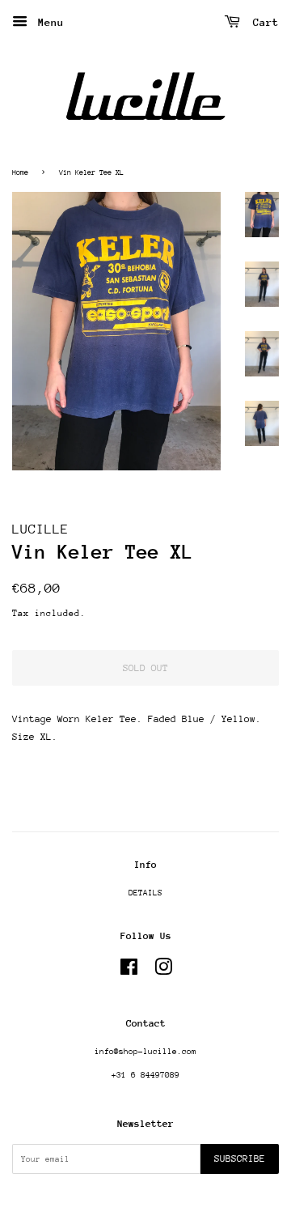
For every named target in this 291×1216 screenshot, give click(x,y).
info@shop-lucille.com (145, 1052)
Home (20, 172)
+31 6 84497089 (145, 1075)
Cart (263, 22)
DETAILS (145, 893)
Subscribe (239, 1158)
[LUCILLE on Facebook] (129, 971)
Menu (48, 22)
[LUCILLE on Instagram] (163, 971)
